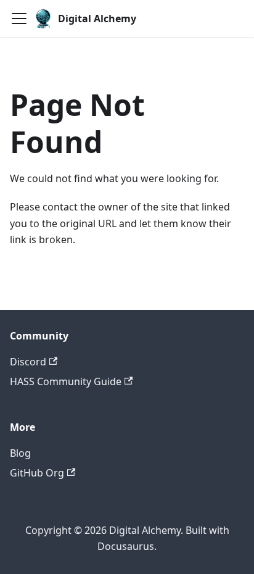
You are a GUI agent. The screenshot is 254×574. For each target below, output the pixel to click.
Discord (28, 361)
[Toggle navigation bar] (19, 18)
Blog (20, 453)
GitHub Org (37, 473)
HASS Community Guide (65, 381)
